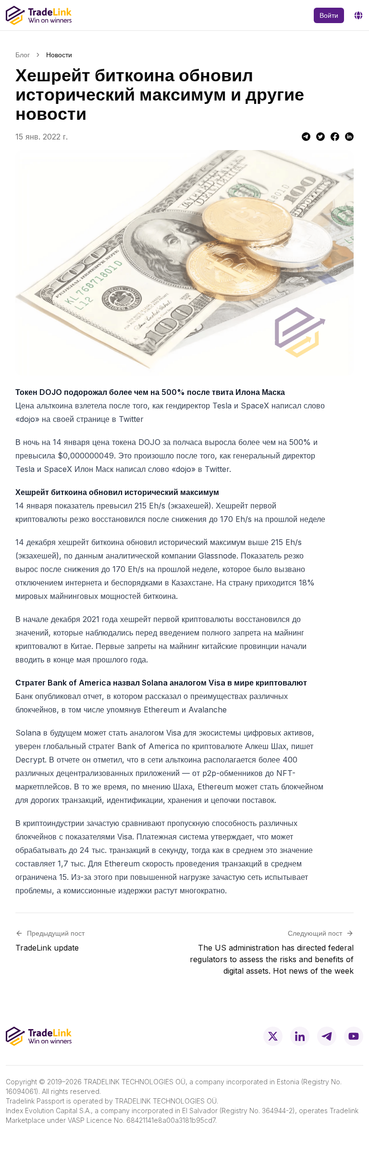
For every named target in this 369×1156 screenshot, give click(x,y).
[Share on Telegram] (306, 136)
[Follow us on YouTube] (353, 1036)
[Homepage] (39, 15)
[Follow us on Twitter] (273, 1036)
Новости (59, 55)
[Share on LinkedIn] (349, 136)
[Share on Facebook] (335, 136)
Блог (22, 55)
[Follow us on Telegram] (326, 1036)
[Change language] (358, 15)
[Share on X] (320, 136)
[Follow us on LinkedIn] (299, 1036)
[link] (59, 55)
